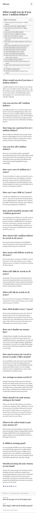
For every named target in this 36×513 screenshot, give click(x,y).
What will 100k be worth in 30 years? (16, 47)
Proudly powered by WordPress (10, 510)
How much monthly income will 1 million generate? (16, 39)
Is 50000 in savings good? (13, 69)
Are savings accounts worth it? (14, 59)
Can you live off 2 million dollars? (14, 32)
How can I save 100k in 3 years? (14, 36)
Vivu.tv (6, 4)
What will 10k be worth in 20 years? (16, 49)
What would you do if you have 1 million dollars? (16, 23)
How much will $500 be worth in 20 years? (17, 45)
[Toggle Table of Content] (29, 20)
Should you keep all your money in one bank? (17, 72)
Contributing (25, 493)
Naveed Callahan (16, 493)
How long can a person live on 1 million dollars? (16, 29)
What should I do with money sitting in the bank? (18, 62)
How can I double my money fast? (15, 53)
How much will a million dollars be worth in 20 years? (18, 42)
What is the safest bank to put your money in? (18, 66)
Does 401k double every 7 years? (15, 51)
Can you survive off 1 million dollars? (15, 26)
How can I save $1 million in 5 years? (15, 34)
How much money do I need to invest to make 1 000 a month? (17, 56)
